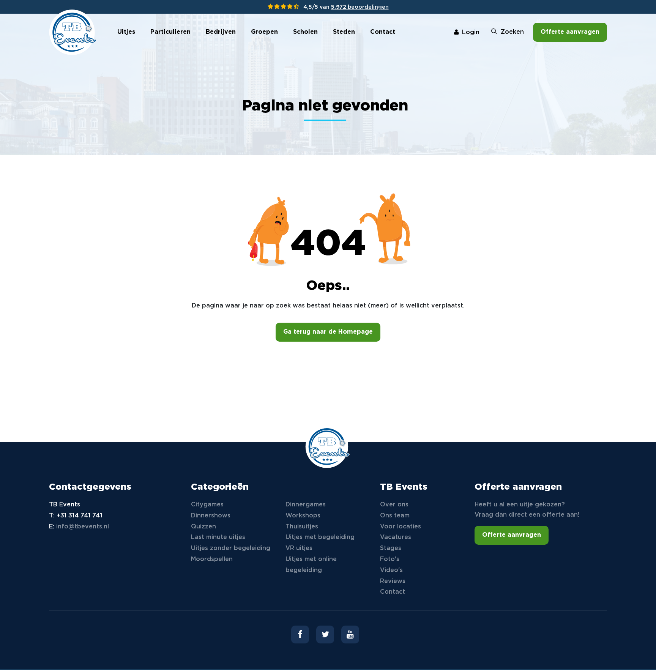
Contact (382, 32)
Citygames (207, 505)
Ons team (395, 516)
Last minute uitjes (218, 537)
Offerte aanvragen (570, 32)
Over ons (394, 505)
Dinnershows (210, 516)
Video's (391, 570)
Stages (390, 548)
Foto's (389, 559)
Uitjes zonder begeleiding (230, 548)
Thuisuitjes (301, 527)
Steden (344, 32)
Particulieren (170, 32)
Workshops (302, 516)
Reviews (392, 581)
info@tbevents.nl (82, 527)
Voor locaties (400, 527)
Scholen (305, 32)
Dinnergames (305, 505)
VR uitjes (298, 548)
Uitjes (126, 32)
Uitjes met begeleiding (320, 537)
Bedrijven (221, 32)
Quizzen (203, 527)
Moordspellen (212, 559)
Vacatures (395, 537)
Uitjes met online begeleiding (311, 564)
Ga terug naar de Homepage (328, 332)
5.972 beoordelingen (360, 7)
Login (470, 32)
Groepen (264, 32)
